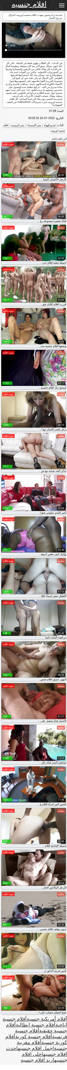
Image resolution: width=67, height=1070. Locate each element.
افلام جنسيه (29, 4)
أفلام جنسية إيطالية (35, 1025)
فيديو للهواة (50, 125)
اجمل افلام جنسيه (36, 1048)
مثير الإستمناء (34, 125)
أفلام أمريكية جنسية (47, 1019)
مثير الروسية (17, 125)
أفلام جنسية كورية (33, 1036)
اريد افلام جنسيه (37, 1060)
